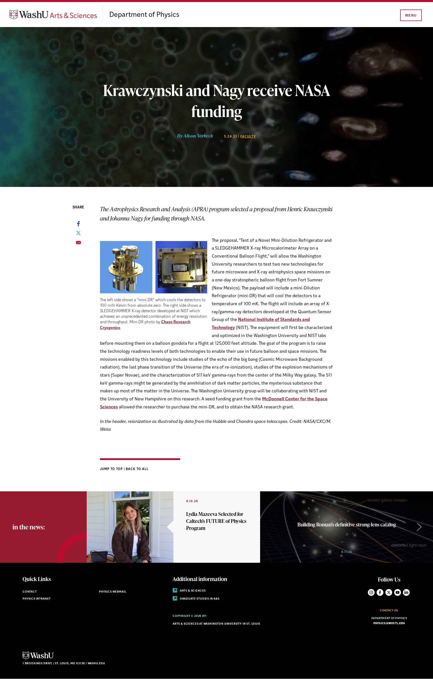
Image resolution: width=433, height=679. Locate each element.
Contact (30, 592)
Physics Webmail (112, 592)
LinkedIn (406, 592)
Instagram (371, 592)
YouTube (397, 592)
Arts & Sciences (192, 591)
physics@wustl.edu (389, 623)
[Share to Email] (78, 244)
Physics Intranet (37, 599)
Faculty (248, 136)
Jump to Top (112, 469)
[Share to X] (78, 235)
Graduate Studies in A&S (199, 599)
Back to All (137, 469)
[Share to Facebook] (78, 225)
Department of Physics (144, 15)
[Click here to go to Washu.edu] (38, 658)
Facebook (380, 592)
